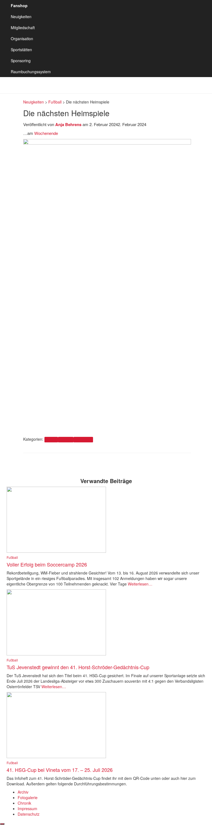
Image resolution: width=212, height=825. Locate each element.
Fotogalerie (28, 797)
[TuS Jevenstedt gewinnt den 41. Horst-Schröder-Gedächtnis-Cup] (56, 622)
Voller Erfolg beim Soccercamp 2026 (47, 564)
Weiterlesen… (139, 584)
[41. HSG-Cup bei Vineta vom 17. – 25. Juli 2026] (56, 724)
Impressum (27, 808)
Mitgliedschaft (23, 27)
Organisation (22, 38)
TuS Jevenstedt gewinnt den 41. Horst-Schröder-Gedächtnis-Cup (78, 667)
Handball (66, 439)
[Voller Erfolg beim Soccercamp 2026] (56, 519)
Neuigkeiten (21, 16)
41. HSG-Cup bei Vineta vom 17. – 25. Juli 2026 (60, 769)
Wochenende (46, 133)
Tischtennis (83, 439)
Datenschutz (28, 814)
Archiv (23, 792)
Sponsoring (21, 60)
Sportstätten (21, 49)
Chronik (24, 803)
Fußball (51, 439)
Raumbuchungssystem (31, 71)
